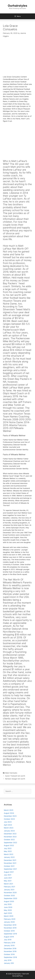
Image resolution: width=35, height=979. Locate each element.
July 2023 (8, 822)
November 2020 (10, 893)
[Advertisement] (17, 58)
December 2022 (10, 834)
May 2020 (8, 910)
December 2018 (10, 948)
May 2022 (8, 851)
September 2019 (10, 934)
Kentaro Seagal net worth (15, 779)
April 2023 (8, 825)
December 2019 (10, 925)
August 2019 (9, 937)
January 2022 (9, 857)
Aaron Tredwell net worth (15, 776)
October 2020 (9, 896)
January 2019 (9, 945)
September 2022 (10, 843)
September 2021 (10, 869)
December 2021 (10, 860)
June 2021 (8, 878)
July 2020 (8, 904)
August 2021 (9, 872)
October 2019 (9, 931)
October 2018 (9, 954)
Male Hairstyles (11, 773)
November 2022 (10, 837)
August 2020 (9, 901)
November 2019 (10, 928)
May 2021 (7, 881)
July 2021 (7, 875)
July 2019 (7, 940)
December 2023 (10, 816)
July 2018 (7, 960)
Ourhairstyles (17, 5)
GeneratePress (17, 976)
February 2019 (9, 943)
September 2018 (10, 957)
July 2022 (7, 848)
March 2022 (8, 854)
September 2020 (10, 898)
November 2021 (10, 863)
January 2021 (9, 890)
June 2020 (8, 907)
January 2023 (9, 831)
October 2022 (9, 840)
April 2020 (8, 913)
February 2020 (9, 919)
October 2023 (9, 819)
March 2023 (8, 828)
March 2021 (8, 884)
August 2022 (9, 845)
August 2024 (9, 813)
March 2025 (8, 810)
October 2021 (9, 866)
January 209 (9, 963)
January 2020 (9, 922)
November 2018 (10, 951)
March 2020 (8, 916)
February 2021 (9, 887)
